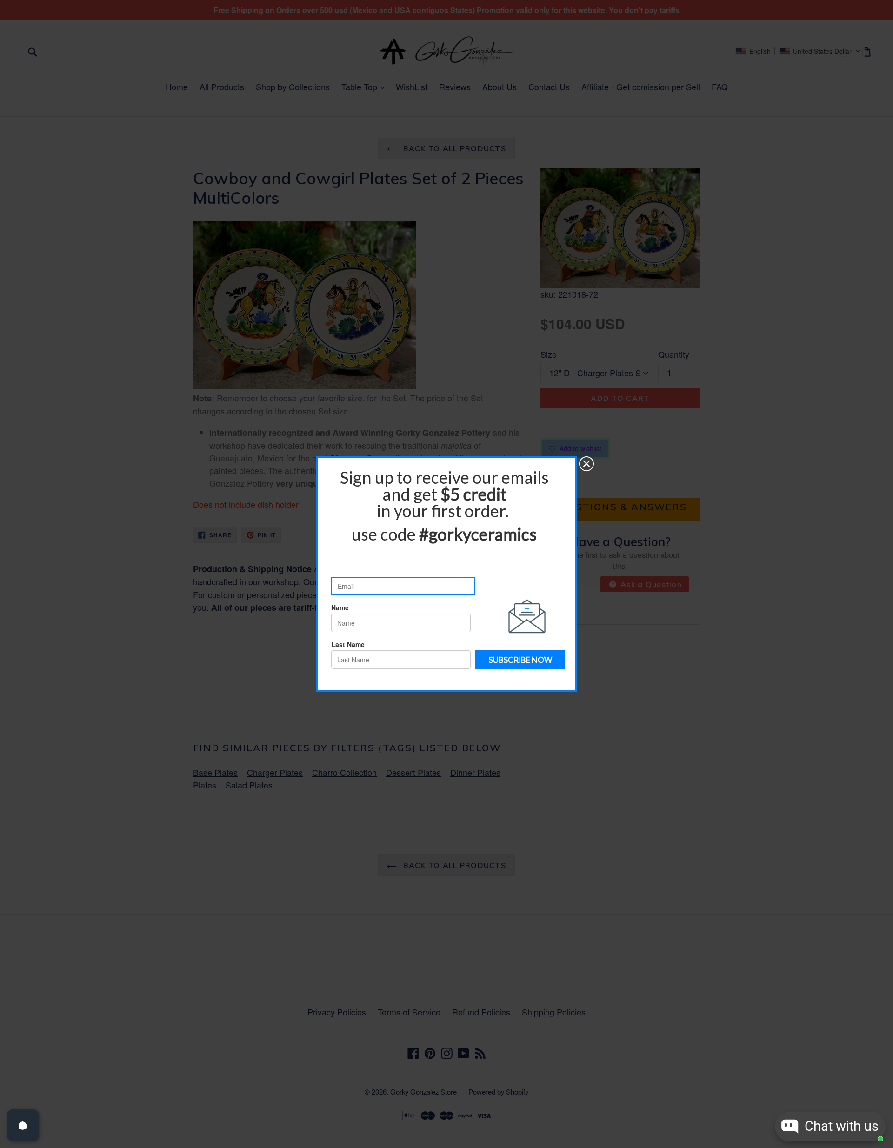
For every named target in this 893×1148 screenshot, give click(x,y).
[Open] (23, 1125)
